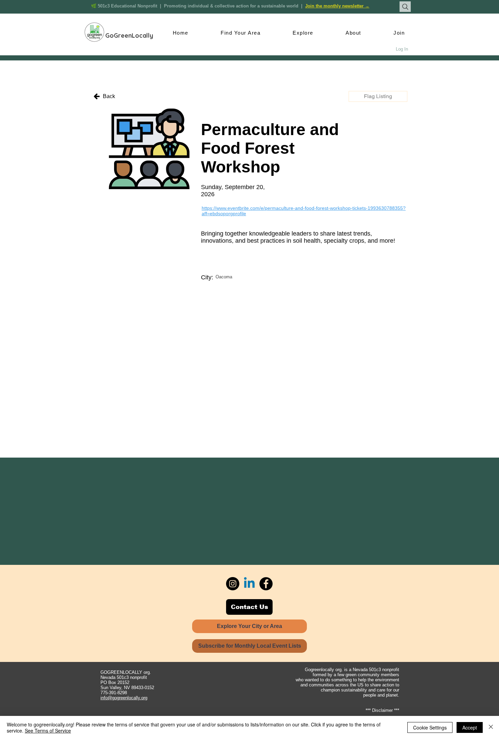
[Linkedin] (249, 583)
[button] (378, 96)
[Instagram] (232, 583)
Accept (469, 727)
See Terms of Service (48, 730)
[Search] (405, 6)
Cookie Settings (430, 727)
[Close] (491, 727)
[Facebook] (266, 583)
